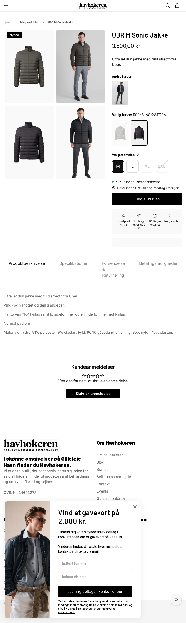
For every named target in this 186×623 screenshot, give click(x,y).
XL (147, 166)
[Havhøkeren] (93, 5)
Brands (102, 469)
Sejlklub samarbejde (114, 476)
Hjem (7, 22)
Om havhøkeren (110, 455)
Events (102, 491)
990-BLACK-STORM (139, 133)
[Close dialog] (135, 506)
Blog (100, 462)
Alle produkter (29, 22)
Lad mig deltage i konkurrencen (95, 591)
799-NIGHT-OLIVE (120, 133)
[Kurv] (177, 5)
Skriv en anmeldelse (93, 393)
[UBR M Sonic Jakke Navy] (120, 93)
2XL (161, 166)
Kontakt (103, 484)
